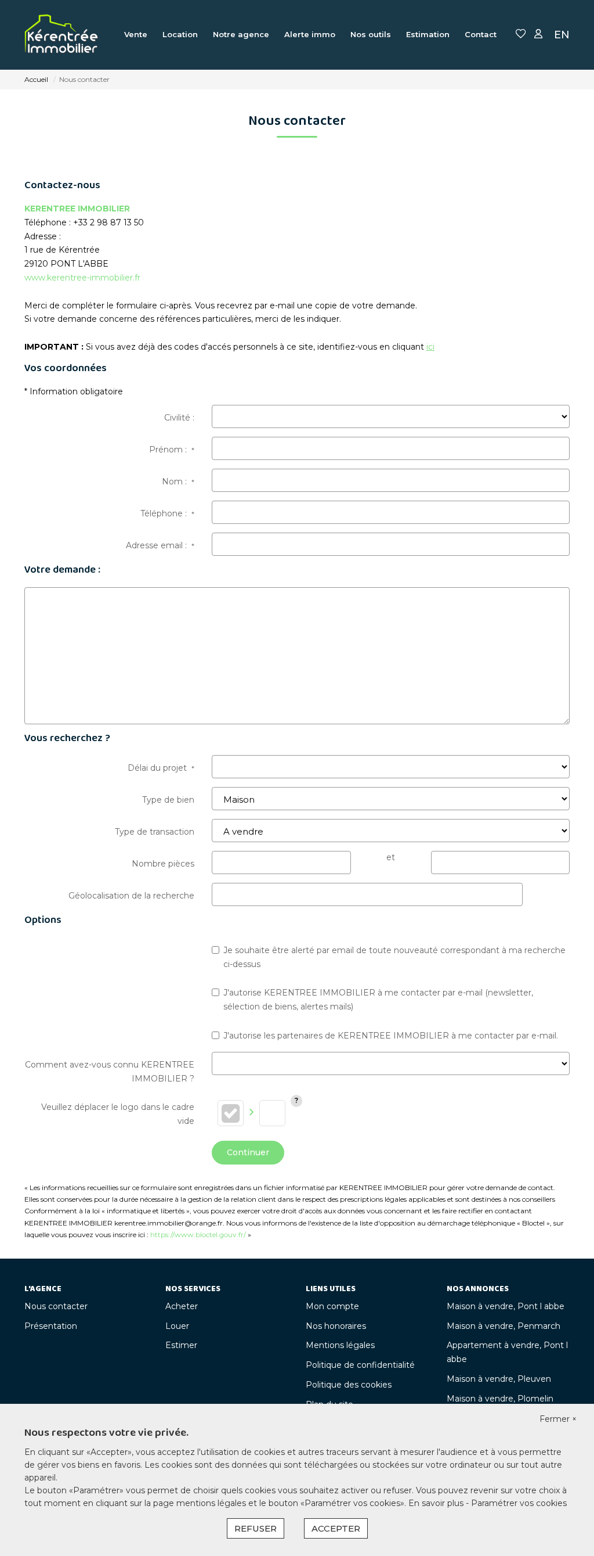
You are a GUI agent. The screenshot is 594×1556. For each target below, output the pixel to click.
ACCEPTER (336, 1528)
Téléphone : (167, 513)
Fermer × (558, 1419)
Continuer (248, 1152)
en (562, 34)
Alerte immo (309, 34)
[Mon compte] (538, 34)
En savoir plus (437, 1503)
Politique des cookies (349, 1384)
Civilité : (179, 417)
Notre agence (241, 34)
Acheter (181, 1306)
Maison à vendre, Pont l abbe (505, 1306)
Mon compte (332, 1306)
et (390, 857)
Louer (177, 1326)
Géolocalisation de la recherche (131, 895)
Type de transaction (154, 831)
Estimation (428, 34)
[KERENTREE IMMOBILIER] (61, 35)
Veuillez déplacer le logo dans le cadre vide (117, 1114)
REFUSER (255, 1528)
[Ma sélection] (521, 34)
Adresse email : (160, 545)
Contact (481, 34)
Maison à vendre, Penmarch (503, 1326)
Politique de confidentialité (360, 1365)
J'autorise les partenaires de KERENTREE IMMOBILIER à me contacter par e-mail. (390, 1035)
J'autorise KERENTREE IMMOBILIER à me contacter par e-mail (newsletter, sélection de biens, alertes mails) (378, 999)
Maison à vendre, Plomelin (500, 1398)
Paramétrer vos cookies (519, 1503)
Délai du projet (161, 768)
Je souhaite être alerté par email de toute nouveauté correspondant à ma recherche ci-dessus (394, 957)
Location (180, 34)
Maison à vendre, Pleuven (499, 1379)
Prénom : (171, 449)
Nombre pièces (163, 863)
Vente (135, 34)
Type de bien (168, 800)
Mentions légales (340, 1345)
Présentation (50, 1326)
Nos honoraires (336, 1326)
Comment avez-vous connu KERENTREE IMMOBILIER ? (109, 1071)
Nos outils (370, 34)
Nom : (178, 481)
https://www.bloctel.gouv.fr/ (198, 1234)
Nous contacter (56, 1306)
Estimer (181, 1345)
